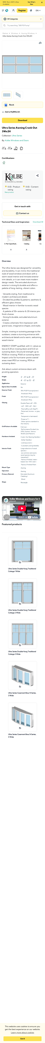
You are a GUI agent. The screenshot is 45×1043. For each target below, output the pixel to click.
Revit (11, 105)
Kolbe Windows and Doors (17, 140)
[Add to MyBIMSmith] (20, 562)
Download (22, 120)
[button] (13, 10)
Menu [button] (3, 10)
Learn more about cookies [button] (22, 1032)
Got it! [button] (22, 1039)
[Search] (4, 25)
